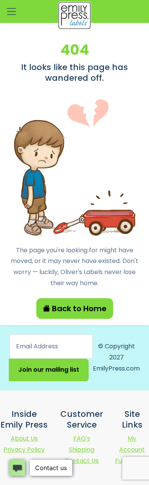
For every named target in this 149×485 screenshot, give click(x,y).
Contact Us (82, 460)
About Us (24, 438)
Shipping (81, 449)
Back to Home (79, 308)
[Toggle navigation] (11, 11)
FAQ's (81, 438)
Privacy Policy (24, 449)
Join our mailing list (48, 369)
